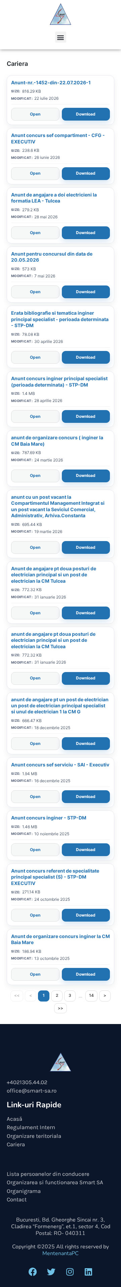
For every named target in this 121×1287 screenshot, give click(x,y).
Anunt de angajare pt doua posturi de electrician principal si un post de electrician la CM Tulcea (53, 575)
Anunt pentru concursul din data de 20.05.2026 (51, 257)
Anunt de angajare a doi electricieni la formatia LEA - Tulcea (54, 198)
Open (35, 114)
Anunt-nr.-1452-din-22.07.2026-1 (51, 82)
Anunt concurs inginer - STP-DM (48, 817)
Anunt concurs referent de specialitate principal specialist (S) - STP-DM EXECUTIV (55, 877)
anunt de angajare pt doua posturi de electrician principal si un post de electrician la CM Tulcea (53, 640)
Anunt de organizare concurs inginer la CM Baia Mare (60, 939)
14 (91, 995)
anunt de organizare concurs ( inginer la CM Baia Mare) (57, 440)
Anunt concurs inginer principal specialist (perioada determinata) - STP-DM (59, 381)
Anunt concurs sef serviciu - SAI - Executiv (60, 764)
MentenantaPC (60, 1253)
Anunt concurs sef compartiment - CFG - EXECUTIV (58, 138)
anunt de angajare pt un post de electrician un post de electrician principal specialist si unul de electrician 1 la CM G (60, 706)
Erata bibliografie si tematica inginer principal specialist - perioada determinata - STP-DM (60, 319)
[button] (60, 37)
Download (85, 114)
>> (60, 1008)
